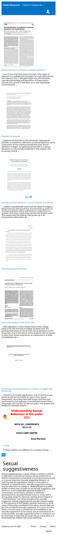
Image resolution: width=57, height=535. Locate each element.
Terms (33, 526)
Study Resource (11, 4)
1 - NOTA (5, 445)
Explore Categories (32, 4)
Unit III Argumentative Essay (14, 269)
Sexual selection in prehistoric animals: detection (23, 70)
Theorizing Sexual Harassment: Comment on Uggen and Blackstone (27, 390)
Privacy (43, 526)
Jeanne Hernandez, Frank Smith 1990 (18, 322)
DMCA (52, 526)
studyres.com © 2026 (11, 526)
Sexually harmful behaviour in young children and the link (27, 202)
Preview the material (11, 136)
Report (49, 531)
